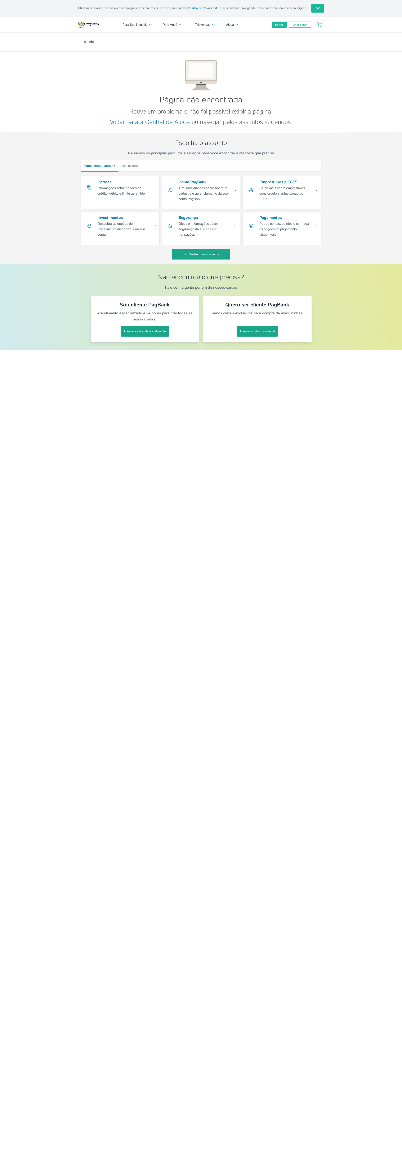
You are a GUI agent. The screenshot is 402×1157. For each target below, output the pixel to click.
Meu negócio (130, 166)
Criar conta (300, 25)
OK (318, 8)
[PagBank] (89, 25)
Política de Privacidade (203, 8)
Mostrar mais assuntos (204, 254)
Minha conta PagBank (99, 166)
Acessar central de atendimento (145, 331)
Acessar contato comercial (257, 331)
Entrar (279, 25)
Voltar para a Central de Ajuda (150, 121)
